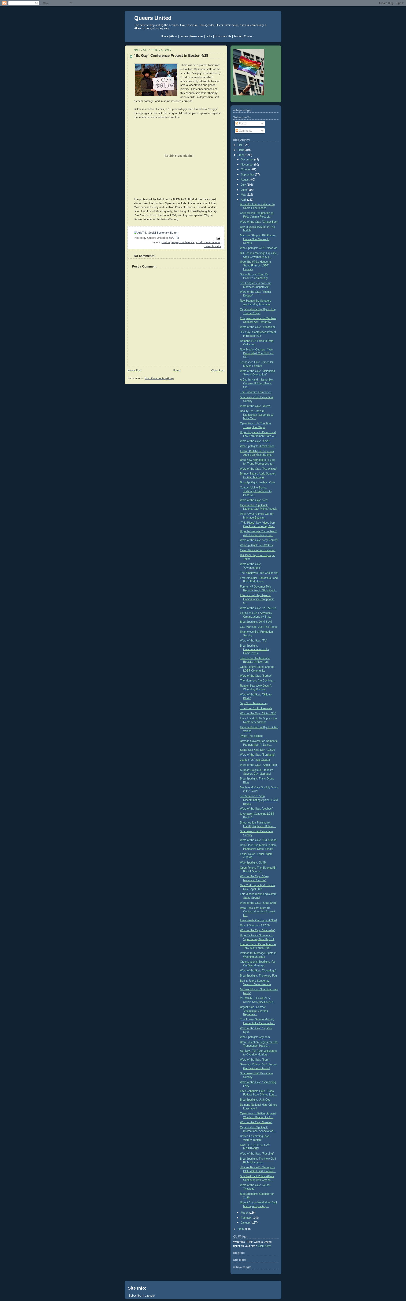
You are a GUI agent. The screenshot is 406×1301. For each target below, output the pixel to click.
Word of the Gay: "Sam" (255, 1059)
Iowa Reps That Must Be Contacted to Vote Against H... (257, 911)
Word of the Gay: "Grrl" (254, 500)
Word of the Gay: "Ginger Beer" (259, 221)
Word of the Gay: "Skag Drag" (258, 902)
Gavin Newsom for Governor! (258, 550)
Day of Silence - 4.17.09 (255, 925)
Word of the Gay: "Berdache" (258, 754)
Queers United (152, 18)
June (244, 189)
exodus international (208, 242)
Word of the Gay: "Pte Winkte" (258, 468)
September (248, 174)
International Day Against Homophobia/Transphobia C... (257, 599)
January (246, 1222)
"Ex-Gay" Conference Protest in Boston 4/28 (171, 56)
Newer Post (135, 370)
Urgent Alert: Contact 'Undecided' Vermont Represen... (254, 1011)
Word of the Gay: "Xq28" (255, 441)
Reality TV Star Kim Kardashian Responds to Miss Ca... (256, 415)
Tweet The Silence (251, 735)
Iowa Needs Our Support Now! (258, 920)
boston (166, 242)
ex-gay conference (182, 242)
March (245, 1212)
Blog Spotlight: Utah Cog (255, 1099)
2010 (241, 150)
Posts (242, 123)
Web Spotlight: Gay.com (255, 1037)
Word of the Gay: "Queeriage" (258, 970)
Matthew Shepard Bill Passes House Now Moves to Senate (258, 239)
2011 (241, 144)
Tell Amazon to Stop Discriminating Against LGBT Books (259, 800)
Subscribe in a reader (142, 1295)
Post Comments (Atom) (159, 378)
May (244, 194)
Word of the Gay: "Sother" (256, 675)
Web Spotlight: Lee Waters (256, 545)
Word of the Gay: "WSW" (255, 405)
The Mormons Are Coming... (257, 680)
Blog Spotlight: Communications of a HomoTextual (254, 649)
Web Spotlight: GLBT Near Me (258, 248)
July (244, 184)
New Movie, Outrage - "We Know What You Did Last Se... (257, 353)
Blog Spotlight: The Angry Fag (258, 975)
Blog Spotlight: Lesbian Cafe (257, 482)
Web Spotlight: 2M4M (253, 862)
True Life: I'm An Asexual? (256, 708)
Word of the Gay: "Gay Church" (259, 540)
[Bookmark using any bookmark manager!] (156, 232)
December (247, 159)
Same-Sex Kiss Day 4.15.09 (257, 749)
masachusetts (212, 246)
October (246, 169)
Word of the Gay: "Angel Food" (259, 764)
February (246, 1217)
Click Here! (264, 1245)
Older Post (217, 370)
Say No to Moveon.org (253, 703)
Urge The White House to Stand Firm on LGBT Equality (255, 265)
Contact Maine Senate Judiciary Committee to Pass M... (256, 491)
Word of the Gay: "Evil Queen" (258, 840)
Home (176, 370)
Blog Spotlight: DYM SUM (256, 621)
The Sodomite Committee (255, 392)
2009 (241, 155)
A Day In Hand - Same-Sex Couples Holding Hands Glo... (256, 383)
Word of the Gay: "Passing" (257, 1153)
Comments (245, 130)
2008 (241, 1229)
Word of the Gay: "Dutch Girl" (258, 713)
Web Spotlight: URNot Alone (257, 446)
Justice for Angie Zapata (255, 759)
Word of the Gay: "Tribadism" (258, 327)
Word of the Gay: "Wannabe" (257, 930)
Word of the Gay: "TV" (253, 640)
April (244, 199)
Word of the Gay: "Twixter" (256, 1122)
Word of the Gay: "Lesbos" (256, 808)
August (245, 179)
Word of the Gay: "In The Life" (258, 608)
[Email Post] (217, 238)
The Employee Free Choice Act (259, 572)
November (247, 164)
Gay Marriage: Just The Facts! (259, 626)
